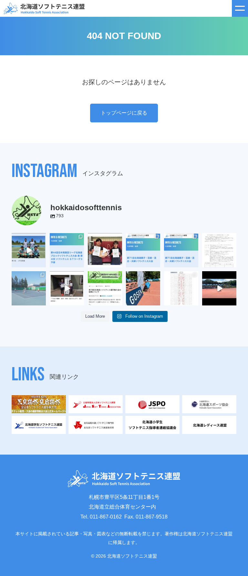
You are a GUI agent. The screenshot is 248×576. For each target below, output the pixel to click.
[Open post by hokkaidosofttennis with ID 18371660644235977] (105, 288)
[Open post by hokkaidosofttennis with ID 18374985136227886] (67, 250)
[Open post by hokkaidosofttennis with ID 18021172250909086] (219, 250)
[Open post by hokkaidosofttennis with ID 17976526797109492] (181, 250)
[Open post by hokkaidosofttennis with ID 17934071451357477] (143, 250)
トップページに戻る (124, 113)
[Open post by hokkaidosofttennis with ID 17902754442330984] (29, 250)
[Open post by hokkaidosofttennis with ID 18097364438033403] (105, 250)
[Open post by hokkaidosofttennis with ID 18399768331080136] (67, 288)
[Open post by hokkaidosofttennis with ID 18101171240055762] (181, 288)
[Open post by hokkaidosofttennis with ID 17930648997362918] (29, 288)
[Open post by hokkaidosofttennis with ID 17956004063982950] (219, 288)
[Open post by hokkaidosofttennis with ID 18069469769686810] (143, 288)
